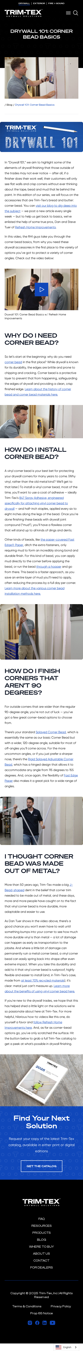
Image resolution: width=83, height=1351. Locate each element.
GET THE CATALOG (42, 1166)
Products (41, 1232)
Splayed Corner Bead (51, 732)
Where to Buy (41, 1246)
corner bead (13, 362)
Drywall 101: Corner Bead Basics (34, 104)
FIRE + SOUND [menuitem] (56, 3)
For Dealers (41, 1267)
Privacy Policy (61, 1306)
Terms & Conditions (27, 1306)
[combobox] (66, 1347)
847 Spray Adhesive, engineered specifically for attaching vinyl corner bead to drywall (36, 503)
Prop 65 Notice (41, 1313)
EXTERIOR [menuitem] (39, 3)
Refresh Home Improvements (35, 227)
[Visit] (30, 1323)
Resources (41, 1225)
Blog (9, 104)
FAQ (41, 1218)
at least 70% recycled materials (42, 980)
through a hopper (48, 566)
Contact (41, 1260)
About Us (41, 1253)
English (67, 1347)
